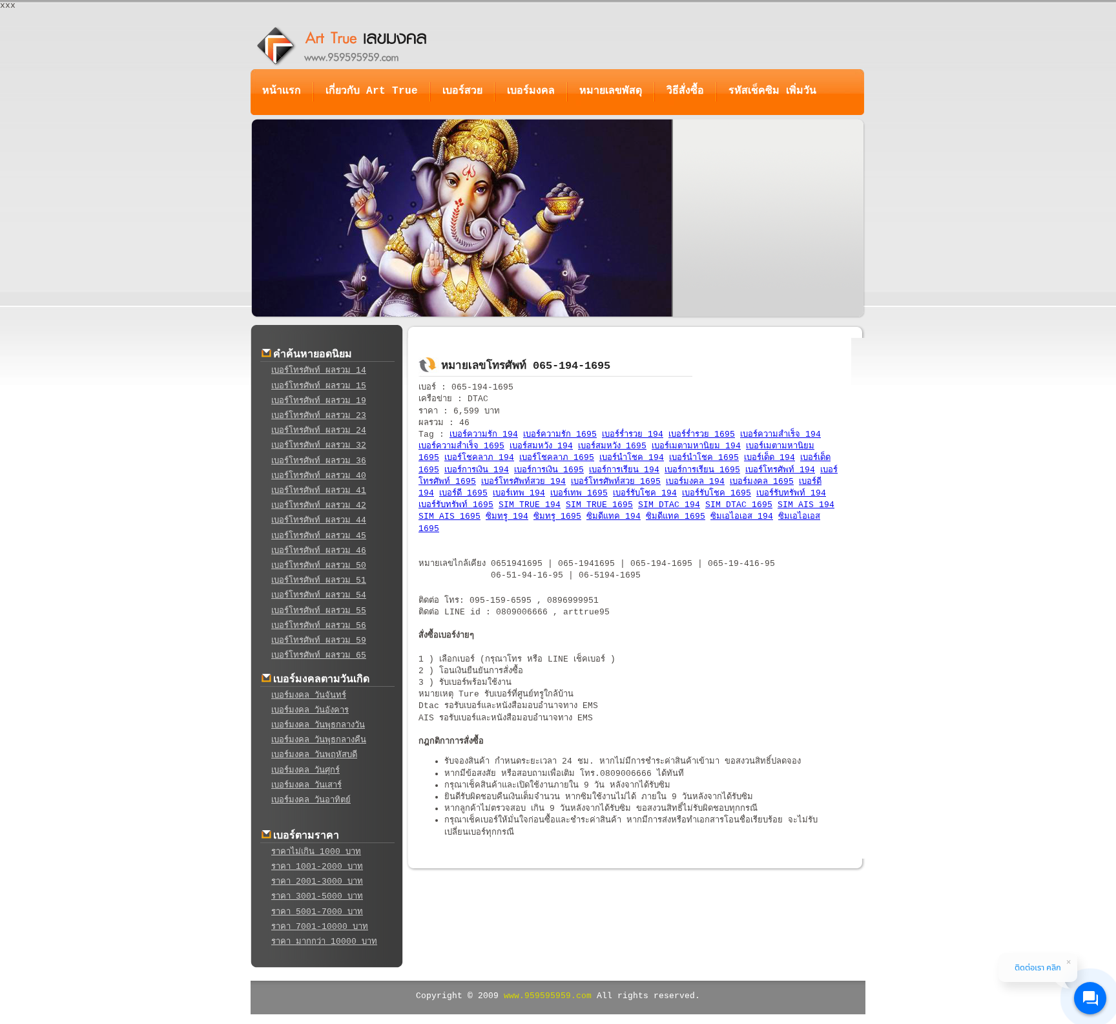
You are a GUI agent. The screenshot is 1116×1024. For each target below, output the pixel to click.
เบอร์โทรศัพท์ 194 (780, 470)
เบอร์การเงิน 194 (476, 470)
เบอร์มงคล (531, 91)
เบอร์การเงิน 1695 (549, 470)
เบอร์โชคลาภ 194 (479, 458)
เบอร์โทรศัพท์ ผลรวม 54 (318, 595)
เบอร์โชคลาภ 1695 (556, 458)
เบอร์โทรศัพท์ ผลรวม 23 (318, 416)
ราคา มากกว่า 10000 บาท (324, 941)
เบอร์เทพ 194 (519, 493)
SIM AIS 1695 (449, 516)
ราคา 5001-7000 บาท (317, 912)
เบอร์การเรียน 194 (624, 470)
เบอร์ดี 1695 (463, 493)
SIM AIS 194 (806, 505)
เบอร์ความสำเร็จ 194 (780, 434)
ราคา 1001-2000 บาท (317, 867)
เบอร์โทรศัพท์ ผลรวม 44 (318, 520)
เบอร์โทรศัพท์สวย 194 (523, 481)
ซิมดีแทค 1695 (675, 516)
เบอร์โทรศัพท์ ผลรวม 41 (318, 491)
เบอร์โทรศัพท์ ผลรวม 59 (318, 640)
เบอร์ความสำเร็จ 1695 (461, 446)
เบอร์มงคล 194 (695, 481)
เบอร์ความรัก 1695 (560, 434)
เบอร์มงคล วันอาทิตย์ (311, 800)
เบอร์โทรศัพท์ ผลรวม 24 (318, 430)
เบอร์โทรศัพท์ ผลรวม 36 (318, 461)
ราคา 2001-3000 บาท (317, 881)
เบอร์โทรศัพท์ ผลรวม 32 (318, 445)
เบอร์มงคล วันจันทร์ (308, 695)
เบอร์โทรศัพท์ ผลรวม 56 (318, 626)
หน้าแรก (281, 91)
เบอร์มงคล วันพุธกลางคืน (318, 740)
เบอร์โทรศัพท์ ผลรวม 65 (318, 655)
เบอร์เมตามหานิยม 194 (696, 446)
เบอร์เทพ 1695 (579, 493)
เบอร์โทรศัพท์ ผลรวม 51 (318, 580)
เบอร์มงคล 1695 (762, 481)
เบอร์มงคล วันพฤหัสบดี (314, 755)
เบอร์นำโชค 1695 (704, 458)
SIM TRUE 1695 (599, 505)
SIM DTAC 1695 (738, 505)
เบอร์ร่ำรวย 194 (632, 434)
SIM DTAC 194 (669, 505)
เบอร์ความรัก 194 (484, 434)
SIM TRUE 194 (530, 505)
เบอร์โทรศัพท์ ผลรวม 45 (318, 536)
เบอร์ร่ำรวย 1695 (701, 434)
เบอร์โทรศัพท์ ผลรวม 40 (318, 476)
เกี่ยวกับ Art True (372, 91)
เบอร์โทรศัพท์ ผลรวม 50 (318, 565)
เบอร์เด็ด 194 (769, 458)
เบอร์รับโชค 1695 (716, 493)
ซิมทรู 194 (507, 516)
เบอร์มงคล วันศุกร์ (305, 770)
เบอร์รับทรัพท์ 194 (791, 493)
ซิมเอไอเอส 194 (741, 516)
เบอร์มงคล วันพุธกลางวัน (318, 725)
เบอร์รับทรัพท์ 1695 (455, 505)
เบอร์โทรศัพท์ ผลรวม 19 (318, 401)
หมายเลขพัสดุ (610, 91)
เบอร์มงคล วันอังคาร (310, 710)
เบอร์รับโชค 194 (645, 493)
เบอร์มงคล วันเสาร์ (306, 785)
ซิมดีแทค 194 (613, 516)
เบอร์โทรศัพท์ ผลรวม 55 (318, 611)
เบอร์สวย (462, 91)
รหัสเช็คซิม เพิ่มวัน (772, 91)
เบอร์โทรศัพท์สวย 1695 (616, 481)
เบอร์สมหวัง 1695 (612, 446)
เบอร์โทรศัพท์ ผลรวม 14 (318, 370)
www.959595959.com (548, 996)
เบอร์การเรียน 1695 (702, 470)
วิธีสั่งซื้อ (685, 91)
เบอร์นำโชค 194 (631, 458)
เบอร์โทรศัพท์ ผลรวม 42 (318, 505)
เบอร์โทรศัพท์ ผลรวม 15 (318, 386)
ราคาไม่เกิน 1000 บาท (316, 852)
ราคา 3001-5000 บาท (317, 896)
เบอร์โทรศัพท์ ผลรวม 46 (318, 551)
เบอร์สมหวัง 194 (541, 446)
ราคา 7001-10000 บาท (319, 927)
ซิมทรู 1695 (557, 516)
